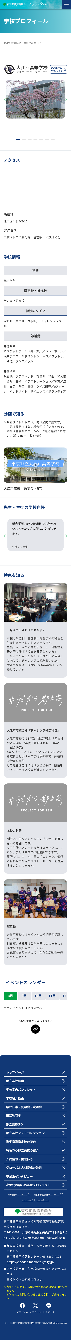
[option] (35, 100)
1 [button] (18, 139)
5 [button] (41, 139)
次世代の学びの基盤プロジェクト (28, 1185)
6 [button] (47, 139)
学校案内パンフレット (21, 1089)
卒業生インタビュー (19, 1176)
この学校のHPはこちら (57, 69)
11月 (52, 995)
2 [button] (24, 139)
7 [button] (53, 139)
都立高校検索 (15, 1081)
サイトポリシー (42, 1200)
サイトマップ (27, 1200)
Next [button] (66, 100)
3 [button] (30, 139)
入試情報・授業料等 (19, 1159)
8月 (10, 995)
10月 (38, 995)
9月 (24, 995)
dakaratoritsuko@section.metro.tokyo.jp (37, 1237)
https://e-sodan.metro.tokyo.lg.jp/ (30, 1262)
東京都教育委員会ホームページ (46, 1194)
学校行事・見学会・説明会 (24, 1107)
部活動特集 (13, 1115)
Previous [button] (5, 100)
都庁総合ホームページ (17, 1194)
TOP (6, 42)
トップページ (15, 1072)
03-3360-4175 (51, 1256)
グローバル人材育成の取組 (24, 1167)
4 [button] (35, 139)
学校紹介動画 (15, 1098)
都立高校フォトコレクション (25, 1133)
